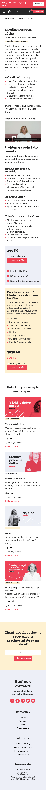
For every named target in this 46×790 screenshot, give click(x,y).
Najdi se (8, 533)
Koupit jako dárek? (18, 256)
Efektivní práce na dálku (15, 479)
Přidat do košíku (17, 260)
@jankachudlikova (23, 691)
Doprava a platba (23, 755)
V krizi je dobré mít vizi (14, 424)
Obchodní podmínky (23, 747)
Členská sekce (23, 728)
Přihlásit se (39, 11)
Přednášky (23, 721)
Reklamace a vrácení (23, 751)
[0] (31, 12)
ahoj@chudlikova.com (23, 694)
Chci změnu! (38, 4)
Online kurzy (9, 18)
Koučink (23, 725)
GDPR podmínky (23, 744)
